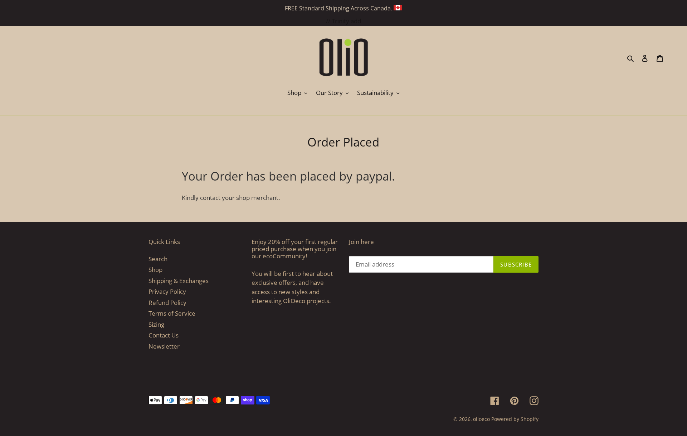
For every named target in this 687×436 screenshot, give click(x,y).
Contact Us (163, 335)
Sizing (156, 324)
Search (157, 259)
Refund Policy (167, 302)
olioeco (481, 419)
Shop (155, 269)
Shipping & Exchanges (178, 281)
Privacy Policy (167, 291)
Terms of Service (171, 313)
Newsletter (164, 346)
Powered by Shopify (515, 419)
